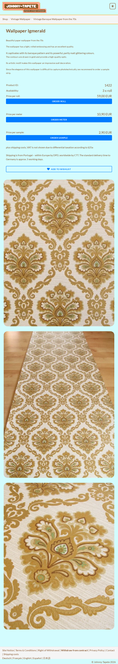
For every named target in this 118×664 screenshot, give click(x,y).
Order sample (59, 137)
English (27, 658)
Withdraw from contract (74, 650)
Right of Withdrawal (48, 650)
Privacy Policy (97, 650)
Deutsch (6, 658)
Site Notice (8, 650)
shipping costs (18, 147)
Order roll (59, 101)
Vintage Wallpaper (20, 19)
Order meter (59, 119)
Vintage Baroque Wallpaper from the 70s (54, 19)
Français (17, 658)
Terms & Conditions (26, 650)
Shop (5, 19)
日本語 (46, 658)
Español (37, 658)
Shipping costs (11, 654)
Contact (110, 650)
